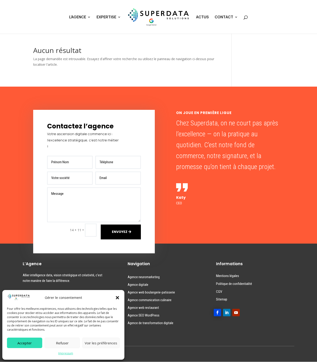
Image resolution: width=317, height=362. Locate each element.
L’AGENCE (77, 17)
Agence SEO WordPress (143, 315)
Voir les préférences (101, 343)
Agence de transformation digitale (150, 323)
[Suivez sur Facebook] (217, 312)
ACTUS (202, 17)
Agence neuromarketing (144, 277)
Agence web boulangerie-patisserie (151, 292)
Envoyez (119, 231)
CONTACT (224, 17)
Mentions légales (227, 276)
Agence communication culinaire (149, 300)
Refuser (62, 343)
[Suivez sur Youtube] (236, 312)
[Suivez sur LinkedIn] (226, 312)
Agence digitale (138, 285)
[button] (117, 297)
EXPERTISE (106, 17)
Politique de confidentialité (234, 284)
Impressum (65, 353)
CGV (219, 292)
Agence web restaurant (143, 308)
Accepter (24, 343)
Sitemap (221, 299)
